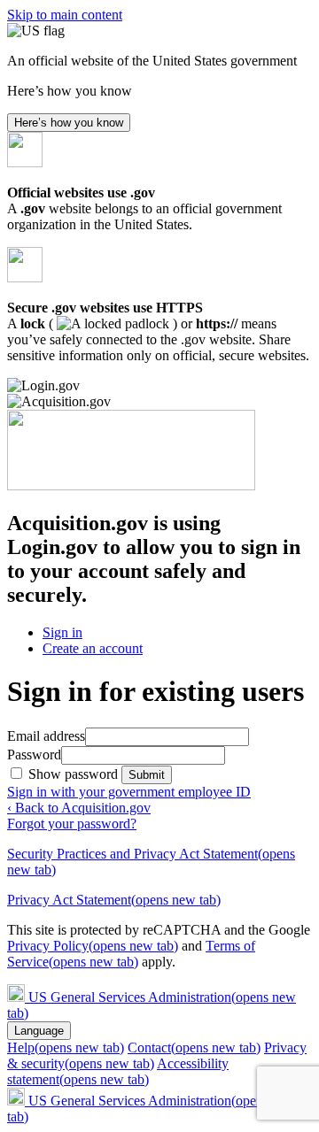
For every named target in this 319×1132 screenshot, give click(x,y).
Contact (194, 1047)
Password (34, 754)
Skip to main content (64, 14)
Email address (46, 735)
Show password (74, 774)
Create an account (93, 648)
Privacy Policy (92, 945)
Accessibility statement (118, 1071)
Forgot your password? (71, 823)
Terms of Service (131, 953)
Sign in (62, 632)
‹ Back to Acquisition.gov (79, 807)
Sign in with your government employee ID (129, 791)
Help (65, 1047)
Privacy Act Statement (114, 899)
